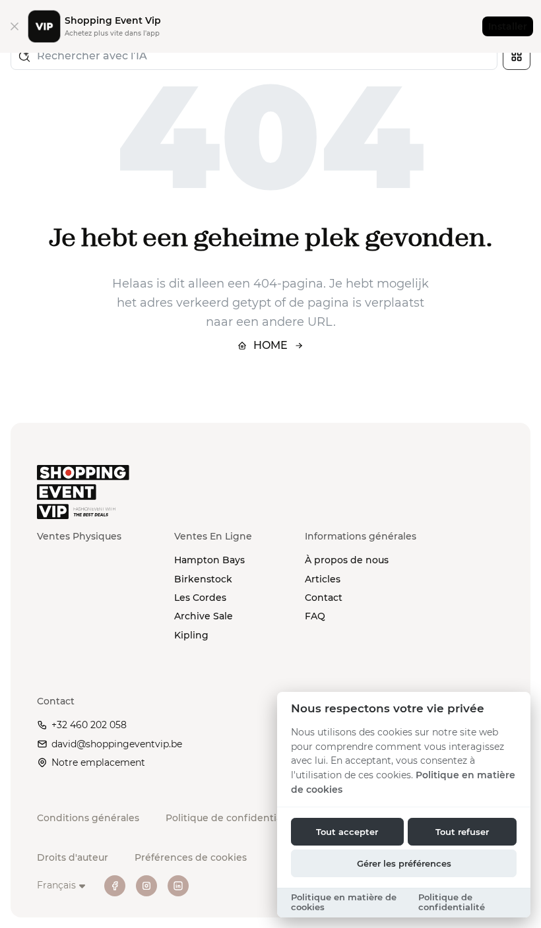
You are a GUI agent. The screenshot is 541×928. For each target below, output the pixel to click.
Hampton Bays (209, 560)
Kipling (191, 635)
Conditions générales (88, 818)
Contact (323, 597)
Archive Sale (203, 616)
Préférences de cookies (191, 857)
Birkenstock (203, 579)
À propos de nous (347, 560)
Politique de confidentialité (231, 818)
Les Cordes (200, 597)
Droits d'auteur (72, 857)
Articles (322, 579)
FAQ (315, 616)
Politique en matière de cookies (344, 902)
